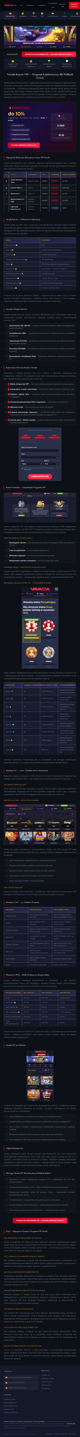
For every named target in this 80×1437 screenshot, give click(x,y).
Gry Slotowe (46, 1388)
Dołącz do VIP (74, 5)
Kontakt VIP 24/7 (9, 1399)
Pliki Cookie (72, 1434)
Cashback (30, 5)
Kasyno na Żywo (47, 1382)
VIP (21, 5)
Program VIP (10, 14)
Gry (15, 5)
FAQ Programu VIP (10, 1402)
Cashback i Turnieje (48, 1378)
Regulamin (49, 1434)
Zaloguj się (62, 5)
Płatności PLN (53, 5)
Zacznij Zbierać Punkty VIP (23, 145)
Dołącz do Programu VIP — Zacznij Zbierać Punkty (49, 54)
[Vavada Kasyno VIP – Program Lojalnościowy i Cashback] (9, 5)
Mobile (64, 14)
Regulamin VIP (9, 1409)
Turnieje (41, 5)
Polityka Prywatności (11, 1412)
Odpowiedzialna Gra (10, 1406)
